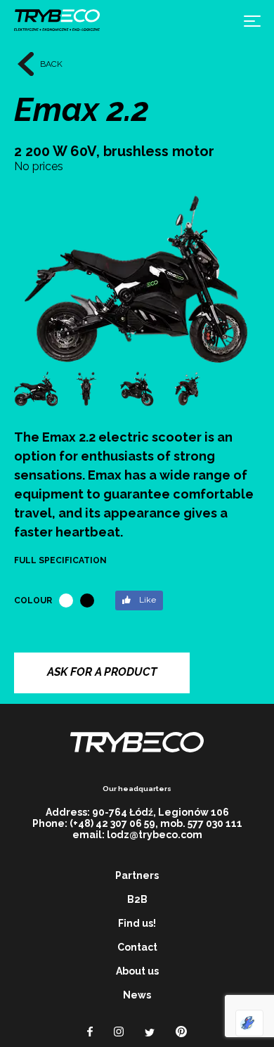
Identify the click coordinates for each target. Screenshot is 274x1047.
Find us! (137, 923)
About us (137, 971)
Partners (137, 875)
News (137, 995)
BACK (51, 64)
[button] (244, 273)
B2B (137, 899)
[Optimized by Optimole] (249, 1023)
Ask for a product (102, 672)
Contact (137, 947)
